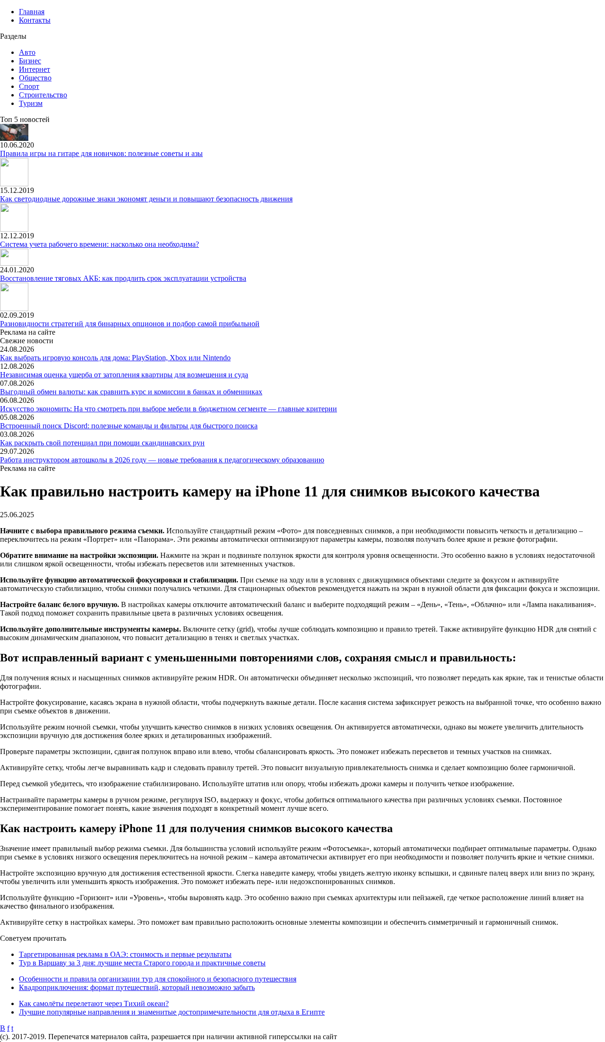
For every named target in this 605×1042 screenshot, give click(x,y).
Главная (31, 12)
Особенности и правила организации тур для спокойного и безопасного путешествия (157, 979)
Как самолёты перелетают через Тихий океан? (94, 1003)
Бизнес (30, 61)
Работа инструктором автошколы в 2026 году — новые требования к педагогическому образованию (162, 460)
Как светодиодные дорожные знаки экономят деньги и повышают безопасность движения (146, 199)
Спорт (29, 86)
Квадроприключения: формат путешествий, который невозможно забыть (137, 987)
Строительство (43, 95)
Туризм (31, 103)
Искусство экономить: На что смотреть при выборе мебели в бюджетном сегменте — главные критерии (168, 409)
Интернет (34, 69)
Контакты (35, 20)
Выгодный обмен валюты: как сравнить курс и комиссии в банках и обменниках (131, 392)
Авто (27, 52)
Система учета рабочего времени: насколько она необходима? (99, 244)
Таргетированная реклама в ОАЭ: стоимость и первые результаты (125, 954)
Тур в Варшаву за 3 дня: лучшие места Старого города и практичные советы (142, 963)
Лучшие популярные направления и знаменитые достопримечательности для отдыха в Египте (172, 1012)
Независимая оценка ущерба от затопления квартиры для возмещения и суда (124, 375)
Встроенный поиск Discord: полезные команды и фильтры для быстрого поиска (129, 426)
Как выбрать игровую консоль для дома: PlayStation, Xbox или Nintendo (115, 358)
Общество (35, 78)
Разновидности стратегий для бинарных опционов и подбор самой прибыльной (129, 324)
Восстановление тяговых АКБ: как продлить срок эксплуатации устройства (123, 278)
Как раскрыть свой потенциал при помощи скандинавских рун (102, 443)
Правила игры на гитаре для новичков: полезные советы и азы (101, 153)
